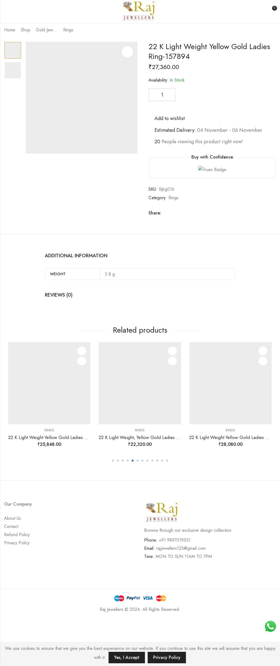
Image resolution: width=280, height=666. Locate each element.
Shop (25, 30)
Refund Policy (17, 534)
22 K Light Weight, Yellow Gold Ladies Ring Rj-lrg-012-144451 (159, 437)
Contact (11, 526)
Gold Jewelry (47, 30)
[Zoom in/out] (69, 625)
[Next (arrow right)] (48, 637)
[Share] (37, 625)
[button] (113, 460)
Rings (68, 30)
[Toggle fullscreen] (53, 625)
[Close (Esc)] (21, 625)
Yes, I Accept (126, 657)
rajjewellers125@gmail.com (181, 548)
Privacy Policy (17, 543)
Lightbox (127, 52)
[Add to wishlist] (81, 351)
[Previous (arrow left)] (25, 637)
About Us (12, 518)
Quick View (81, 361)
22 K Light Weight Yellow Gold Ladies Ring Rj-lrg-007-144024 (69, 437)
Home (9, 30)
